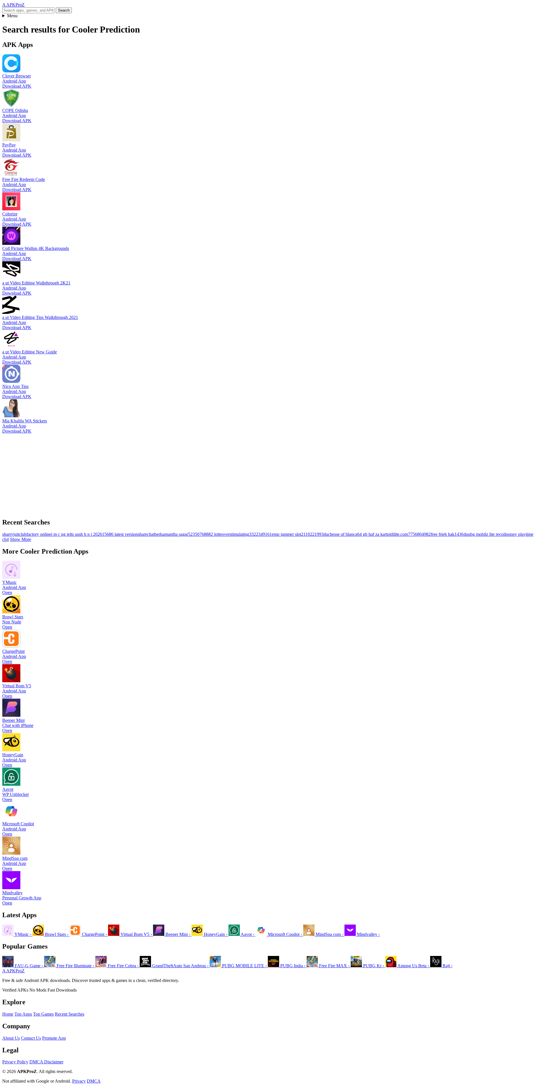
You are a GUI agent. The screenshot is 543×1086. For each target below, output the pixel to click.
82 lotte (215, 534)
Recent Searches (69, 1014)
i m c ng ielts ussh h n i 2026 (76, 534)
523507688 (198, 534)
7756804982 (419, 534)
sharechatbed (149, 534)
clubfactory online (35, 534)
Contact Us (31, 1038)
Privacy (79, 1081)
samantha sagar (174, 534)
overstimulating (235, 534)
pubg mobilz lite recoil (486, 534)
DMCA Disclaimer (46, 1061)
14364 (460, 534)
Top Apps (23, 1014)
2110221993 (312, 534)
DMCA (94, 1081)
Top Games (43, 1014)
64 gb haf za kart (372, 534)
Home (7, 1014)
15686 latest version (120, 534)
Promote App (54, 1038)
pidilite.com (397, 534)
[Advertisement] (172, 473)
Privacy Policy (15, 1061)
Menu (12, 15)
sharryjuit (10, 534)
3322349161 (260, 534)
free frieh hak (442, 534)
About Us (11, 1038)
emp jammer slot (286, 534)
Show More (20, 539)
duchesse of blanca (340, 534)
